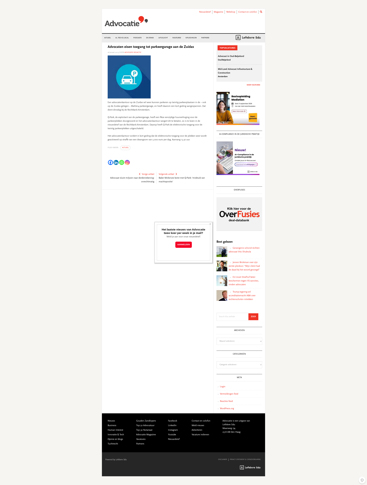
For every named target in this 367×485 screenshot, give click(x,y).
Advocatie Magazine (146, 435)
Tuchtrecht (113, 444)
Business (112, 425)
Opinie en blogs (115, 439)
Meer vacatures (253, 85)
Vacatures (141, 439)
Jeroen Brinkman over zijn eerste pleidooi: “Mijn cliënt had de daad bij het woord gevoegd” (244, 266)
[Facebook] (110, 162)
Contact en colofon (247, 12)
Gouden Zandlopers (146, 421)
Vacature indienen (200, 435)
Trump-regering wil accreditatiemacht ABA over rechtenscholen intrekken (242, 296)
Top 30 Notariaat (144, 430)
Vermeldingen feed (229, 394)
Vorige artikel (148, 174)
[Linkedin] (116, 162)
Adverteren (197, 430)
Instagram (173, 430)
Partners (140, 444)
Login (222, 387)
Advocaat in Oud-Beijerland (231, 56)
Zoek (254, 317)
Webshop (230, 12)
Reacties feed (226, 401)
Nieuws (111, 421)
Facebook (172, 421)
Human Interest (115, 430)
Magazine (218, 12)
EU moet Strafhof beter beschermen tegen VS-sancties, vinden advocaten (244, 281)
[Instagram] (127, 162)
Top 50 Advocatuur (145, 425)
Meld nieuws (198, 425)
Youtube (172, 435)
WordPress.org (227, 408)
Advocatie (126, 22)
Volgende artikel (166, 174)
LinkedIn (172, 425)
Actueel (125, 147)
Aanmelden (183, 245)
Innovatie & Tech (116, 435)
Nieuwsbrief (205, 12)
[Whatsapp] (121, 162)
